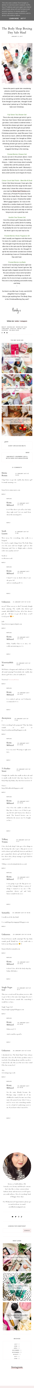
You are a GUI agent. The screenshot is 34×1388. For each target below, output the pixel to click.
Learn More (14, 18)
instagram (23, 321)
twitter (17, 321)
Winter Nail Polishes (19, 191)
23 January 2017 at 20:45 (22, 934)
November (16, 1352)
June (16, 1346)
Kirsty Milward (10, 503)
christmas (5, 328)
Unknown (6, 602)
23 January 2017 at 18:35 (21, 913)
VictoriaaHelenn (13, 680)
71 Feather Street (6, 769)
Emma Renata (4, 474)
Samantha (6, 912)
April (16, 1348)
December (16, 1350)
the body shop (14, 330)
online (19, 328)
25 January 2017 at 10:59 (22, 1050)
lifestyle (13, 328)
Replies (9, 498)
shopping (5, 330)
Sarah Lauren (4, 532)
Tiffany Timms (5, 840)
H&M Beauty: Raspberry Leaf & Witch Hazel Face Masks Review (17, 457)
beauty (4, 327)
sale (24, 328)
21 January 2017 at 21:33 (22, 602)
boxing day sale (21, 327)
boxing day (11, 327)
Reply (4, 494)
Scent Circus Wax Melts (17, 446)
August (16, 1354)
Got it (23, 18)
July (16, 1344)
